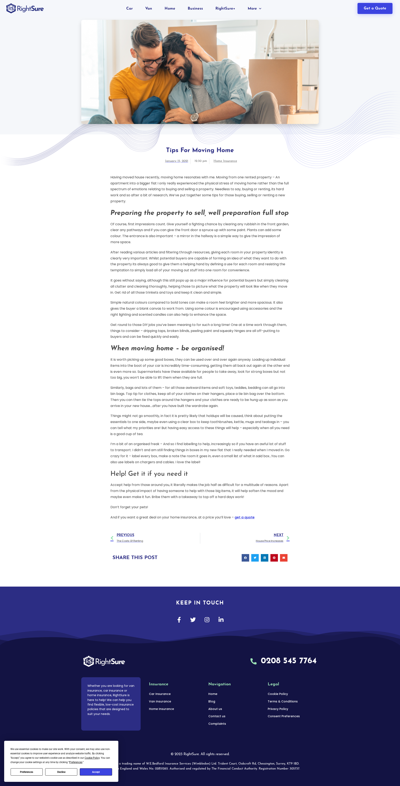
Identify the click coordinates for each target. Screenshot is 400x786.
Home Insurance (225, 161)
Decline (61, 772)
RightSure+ (225, 9)
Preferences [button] (75, 762)
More (252, 9)
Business (195, 9)
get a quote (245, 517)
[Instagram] (207, 619)
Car (129, 9)
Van (148, 9)
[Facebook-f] (179, 619)
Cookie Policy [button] (92, 757)
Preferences (26, 772)
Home (170, 9)
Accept (96, 772)
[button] (245, 558)
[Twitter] (193, 619)
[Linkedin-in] (221, 619)
